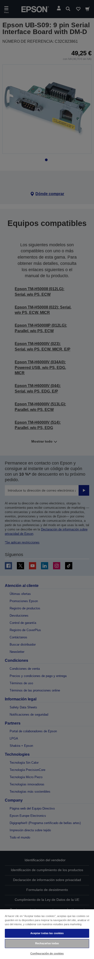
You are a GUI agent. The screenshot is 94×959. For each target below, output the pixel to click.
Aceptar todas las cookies (47, 933)
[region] (47, 934)
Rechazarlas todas (47, 943)
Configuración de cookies (47, 953)
